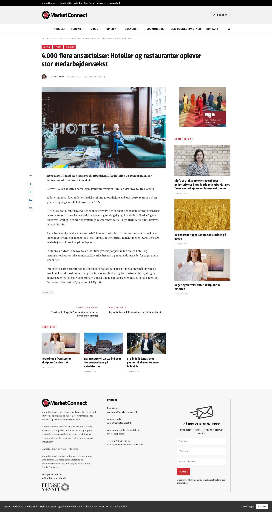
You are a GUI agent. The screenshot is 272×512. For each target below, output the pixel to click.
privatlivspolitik (210, 480)
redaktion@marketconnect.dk (122, 411)
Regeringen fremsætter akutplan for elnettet (56, 360)
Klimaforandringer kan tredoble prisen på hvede (200, 236)
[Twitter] (30, 192)
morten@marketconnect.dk (129, 444)
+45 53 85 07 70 (123, 440)
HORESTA (47, 292)
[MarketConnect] (64, 15)
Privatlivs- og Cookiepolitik (113, 506)
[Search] (228, 28)
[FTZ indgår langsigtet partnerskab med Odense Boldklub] (146, 343)
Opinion (111, 28)
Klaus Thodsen (57, 76)
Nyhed (58, 47)
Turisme (70, 47)
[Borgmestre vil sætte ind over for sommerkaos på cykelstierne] (103, 343)
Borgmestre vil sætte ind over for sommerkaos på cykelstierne (102, 362)
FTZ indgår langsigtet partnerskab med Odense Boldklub (143, 362)
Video (94, 28)
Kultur (47, 47)
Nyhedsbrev (220, 15)
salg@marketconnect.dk (119, 422)
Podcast (77, 28)
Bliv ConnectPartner (186, 28)
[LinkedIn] (30, 200)
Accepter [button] (262, 506)
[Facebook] (30, 184)
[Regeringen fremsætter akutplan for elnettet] (61, 343)
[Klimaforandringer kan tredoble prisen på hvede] (202, 214)
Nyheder (59, 28)
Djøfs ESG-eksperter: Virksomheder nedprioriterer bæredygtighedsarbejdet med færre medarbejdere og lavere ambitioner (202, 184)
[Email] (30, 208)
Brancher (131, 28)
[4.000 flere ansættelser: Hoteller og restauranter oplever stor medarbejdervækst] (104, 127)
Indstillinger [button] (247, 506)
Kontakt (212, 28)
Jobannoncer (156, 28)
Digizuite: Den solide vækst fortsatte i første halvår (135, 312)
